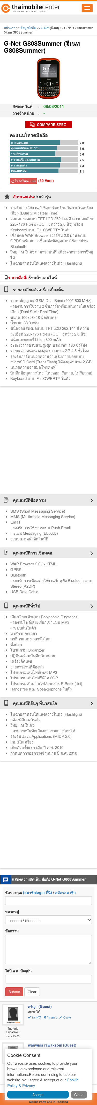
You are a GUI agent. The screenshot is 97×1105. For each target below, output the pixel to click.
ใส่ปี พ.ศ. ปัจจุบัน (18, 970)
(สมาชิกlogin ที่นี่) (37, 892)
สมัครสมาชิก (65, 892)
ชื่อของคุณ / (40, 892)
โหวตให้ (36, 1017)
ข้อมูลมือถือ (28, 27)
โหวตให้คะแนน (25, 181)
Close (79, 1094)
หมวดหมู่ (12, 911)
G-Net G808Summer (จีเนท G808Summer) (42, 46)
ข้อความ (12, 930)
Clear (32, 991)
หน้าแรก (9, 27)
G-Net (45, 27)
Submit (14, 991)
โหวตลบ (52, 1017)
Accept (37, 1094)
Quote (66, 1017)
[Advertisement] (48, 440)
